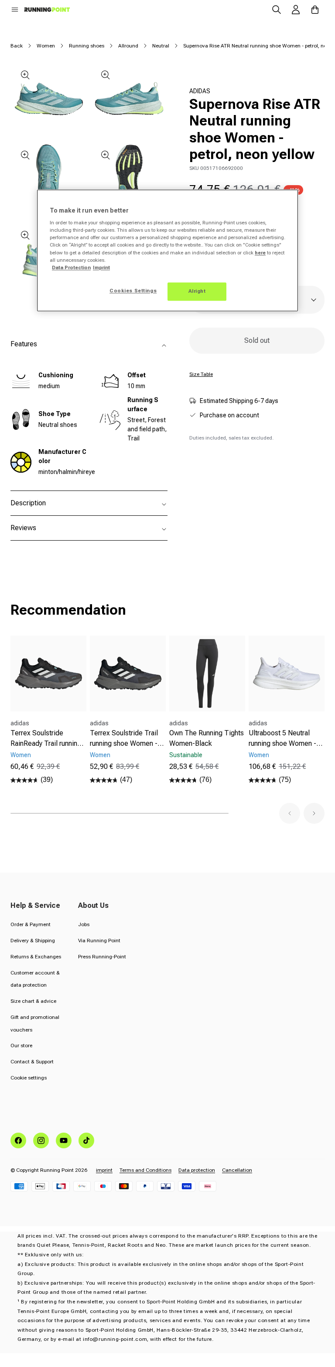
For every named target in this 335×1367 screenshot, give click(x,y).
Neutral (160, 46)
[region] (167, 250)
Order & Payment (30, 924)
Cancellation (237, 1170)
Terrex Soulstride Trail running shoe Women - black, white (124, 739)
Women (46, 46)
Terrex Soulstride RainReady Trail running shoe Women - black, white (45, 739)
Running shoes (86, 46)
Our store (21, 1045)
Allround (128, 46)
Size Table (201, 374)
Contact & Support (32, 1062)
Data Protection (71, 267)
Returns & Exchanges (35, 957)
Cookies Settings (133, 291)
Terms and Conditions (145, 1170)
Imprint (101, 267)
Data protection (196, 1170)
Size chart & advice (33, 1001)
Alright (197, 291)
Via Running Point (99, 940)
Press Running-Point (102, 957)
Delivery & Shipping (32, 940)
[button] (14, 9)
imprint (104, 1170)
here (260, 253)
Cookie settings (28, 1078)
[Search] (276, 9)
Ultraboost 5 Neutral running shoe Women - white (282, 739)
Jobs (83, 924)
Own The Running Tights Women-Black (206, 738)
